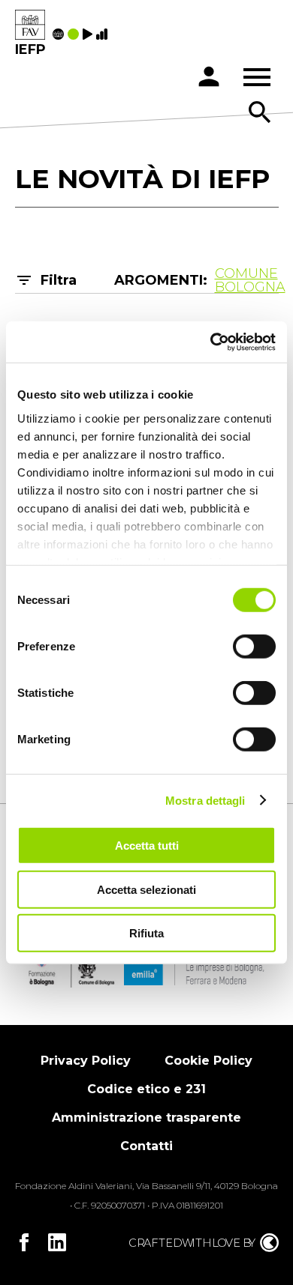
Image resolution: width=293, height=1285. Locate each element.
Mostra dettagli (205, 799)
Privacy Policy (86, 1060)
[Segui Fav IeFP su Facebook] (24, 1242)
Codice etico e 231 (146, 1089)
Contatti (146, 1146)
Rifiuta (146, 933)
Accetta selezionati (146, 889)
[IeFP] (30, 26)
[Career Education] (89, 35)
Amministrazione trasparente (146, 1117)
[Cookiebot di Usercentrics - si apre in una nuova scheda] (211, 341)
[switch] (254, 647)
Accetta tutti (147, 845)
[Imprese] (103, 35)
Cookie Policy (208, 1060)
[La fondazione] (60, 35)
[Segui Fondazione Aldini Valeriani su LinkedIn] (57, 1242)
